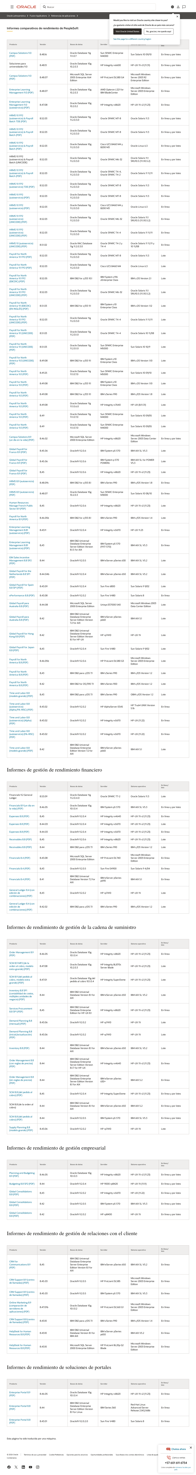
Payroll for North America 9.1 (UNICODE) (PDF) (21, 333)
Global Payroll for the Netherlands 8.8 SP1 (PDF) (20, 574)
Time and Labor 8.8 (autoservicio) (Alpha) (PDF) (20, 720)
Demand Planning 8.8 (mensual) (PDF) (20, 1022)
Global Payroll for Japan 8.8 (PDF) (21, 649)
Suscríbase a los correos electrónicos (130, 1454)
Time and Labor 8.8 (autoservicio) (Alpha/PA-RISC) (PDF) (21, 706)
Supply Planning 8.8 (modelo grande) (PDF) (21, 1129)
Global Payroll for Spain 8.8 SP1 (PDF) (21, 586)
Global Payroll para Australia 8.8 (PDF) (19, 605)
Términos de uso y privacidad (35, 1454)
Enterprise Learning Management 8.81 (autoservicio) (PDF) (19, 529)
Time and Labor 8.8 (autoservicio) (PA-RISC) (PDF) (21, 734)
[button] (12, 7)
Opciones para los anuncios (77, 1454)
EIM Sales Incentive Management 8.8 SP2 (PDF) (20, 560)
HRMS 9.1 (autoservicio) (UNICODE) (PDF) (21, 245)
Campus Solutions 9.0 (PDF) (20, 54)
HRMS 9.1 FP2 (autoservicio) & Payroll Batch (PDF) (21, 132)
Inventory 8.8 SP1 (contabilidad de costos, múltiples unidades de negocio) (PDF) (21, 995)
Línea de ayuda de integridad (158, 1454)
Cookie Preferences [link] (56, 1454)
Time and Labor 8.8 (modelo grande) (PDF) (21, 694)
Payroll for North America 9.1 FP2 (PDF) (20, 255)
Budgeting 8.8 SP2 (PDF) (21, 1183)
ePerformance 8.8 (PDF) (21, 595)
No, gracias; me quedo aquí (158, 31)
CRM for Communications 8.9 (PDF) (19, 1264)
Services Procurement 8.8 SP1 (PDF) (20, 1010)
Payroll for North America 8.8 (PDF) (18, 661)
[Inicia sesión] (178, 7)
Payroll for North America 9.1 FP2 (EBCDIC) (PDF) (18, 278)
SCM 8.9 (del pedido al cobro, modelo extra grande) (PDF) (20, 979)
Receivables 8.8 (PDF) (20, 839)
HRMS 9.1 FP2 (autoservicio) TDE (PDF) (21, 185)
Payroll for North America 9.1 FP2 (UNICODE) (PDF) (18, 292)
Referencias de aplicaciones (63, 15)
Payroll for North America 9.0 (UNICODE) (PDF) (21, 360)
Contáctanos (12, 1458)
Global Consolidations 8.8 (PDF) (20, 1193)
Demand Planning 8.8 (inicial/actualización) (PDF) (20, 1034)
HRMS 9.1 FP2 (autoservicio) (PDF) (19, 196)
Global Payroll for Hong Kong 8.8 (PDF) (21, 635)
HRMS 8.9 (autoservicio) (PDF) (21, 483)
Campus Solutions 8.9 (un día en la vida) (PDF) (21, 438)
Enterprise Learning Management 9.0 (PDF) (21, 91)
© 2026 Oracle (12, 1454)
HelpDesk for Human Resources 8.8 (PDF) (20, 1333)
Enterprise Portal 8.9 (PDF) (19, 1394)
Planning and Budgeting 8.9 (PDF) (22, 1174)
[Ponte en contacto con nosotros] (184, 7)
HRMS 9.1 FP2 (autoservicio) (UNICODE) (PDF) (18, 218)
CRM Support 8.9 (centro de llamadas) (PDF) (21, 1281)
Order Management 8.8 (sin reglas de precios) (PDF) (21, 1079)
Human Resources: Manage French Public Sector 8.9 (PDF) (21, 505)
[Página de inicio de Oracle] (26, 7)
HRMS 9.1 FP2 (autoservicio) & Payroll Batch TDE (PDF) (21, 118)
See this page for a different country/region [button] (132, 39)
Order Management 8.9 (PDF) (21, 954)
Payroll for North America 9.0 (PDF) (18, 373)
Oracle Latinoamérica (16, 15)
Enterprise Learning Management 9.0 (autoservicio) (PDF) (19, 104)
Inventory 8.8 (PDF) (19, 1048)
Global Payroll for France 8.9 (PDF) (18, 451)
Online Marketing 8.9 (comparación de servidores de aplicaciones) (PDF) (20, 1307)
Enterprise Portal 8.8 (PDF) (19, 1407)
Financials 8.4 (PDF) (19, 857)
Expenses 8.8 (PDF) (19, 816)
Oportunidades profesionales (102, 1454)
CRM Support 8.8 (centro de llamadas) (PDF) (22, 1321)
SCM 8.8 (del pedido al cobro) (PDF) (20, 1094)
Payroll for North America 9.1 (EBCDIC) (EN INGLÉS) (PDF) (20, 305)
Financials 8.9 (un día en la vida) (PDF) (22, 807)
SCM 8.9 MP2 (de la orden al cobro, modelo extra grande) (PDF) (21, 966)
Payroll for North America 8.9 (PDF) (18, 518)
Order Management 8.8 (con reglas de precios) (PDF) (21, 1063)
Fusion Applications (38, 15)
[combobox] (98, 6)
